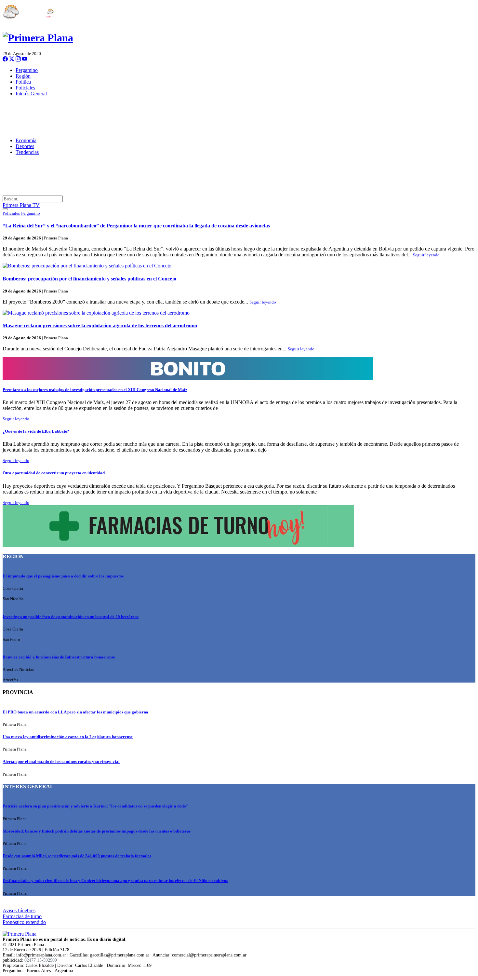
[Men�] (5, 209)
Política (23, 82)
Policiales (25, 87)
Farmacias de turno (22, 916)
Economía (26, 140)
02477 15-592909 (40, 960)
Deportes (25, 146)
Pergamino (27, 70)
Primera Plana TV (21, 205)
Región (23, 76)
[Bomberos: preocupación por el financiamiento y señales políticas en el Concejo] (239, 266)
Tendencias (27, 152)
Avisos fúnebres (19, 910)
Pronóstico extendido (24, 922)
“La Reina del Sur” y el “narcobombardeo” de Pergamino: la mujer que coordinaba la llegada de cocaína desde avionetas (136, 225)
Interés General (31, 93)
